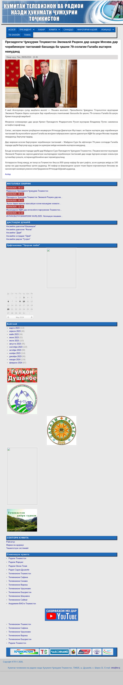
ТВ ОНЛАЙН (14, 35)
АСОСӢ (11, 30)
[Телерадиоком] (97, 654)
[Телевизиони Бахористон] (73, 654)
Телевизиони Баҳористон (20, 592)
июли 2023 (14, 340)
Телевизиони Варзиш (18, 585)
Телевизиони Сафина (18, 577)
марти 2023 (14, 328)
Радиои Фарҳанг (16, 562)
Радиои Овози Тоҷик (18, 566)
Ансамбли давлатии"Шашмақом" (21, 226)
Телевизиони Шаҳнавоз (19, 596)
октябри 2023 (15, 350)
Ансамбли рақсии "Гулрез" (18, 239)
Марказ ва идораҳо (15, 545)
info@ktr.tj (115, 668)
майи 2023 (14, 334)
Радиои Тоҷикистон (17, 558)
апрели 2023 (15, 331)
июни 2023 (14, 337)
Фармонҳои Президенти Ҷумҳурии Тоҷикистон (27, 191)
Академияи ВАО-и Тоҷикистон (22, 603)
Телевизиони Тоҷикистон (20, 573)
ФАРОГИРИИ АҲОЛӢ (87, 30)
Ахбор (8, 174)
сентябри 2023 (15, 347)
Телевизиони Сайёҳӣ (18, 600)
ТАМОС (27, 35)
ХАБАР (41, 30)
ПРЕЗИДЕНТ (24, 30)
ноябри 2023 (14, 353)
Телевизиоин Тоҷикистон (20, 624)
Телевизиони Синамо (18, 581)
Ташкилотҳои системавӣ (17, 548)
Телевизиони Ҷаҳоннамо (20, 588)
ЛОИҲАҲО (105, 30)
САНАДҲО (68, 30)
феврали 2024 (15, 363)
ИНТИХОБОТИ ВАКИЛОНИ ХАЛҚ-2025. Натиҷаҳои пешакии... (34, 216)
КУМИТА (52, 30)
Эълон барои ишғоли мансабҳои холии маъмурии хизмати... (33, 203)
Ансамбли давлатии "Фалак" (19, 229)
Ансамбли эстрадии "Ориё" (18, 236)
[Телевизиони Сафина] (44, 654)
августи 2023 (15, 344)
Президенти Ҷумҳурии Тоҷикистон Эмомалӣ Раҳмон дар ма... (34, 197)
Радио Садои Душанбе (19, 570)
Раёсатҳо (10, 542)
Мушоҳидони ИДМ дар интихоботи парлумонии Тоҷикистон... (34, 210)
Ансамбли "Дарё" (14, 233)
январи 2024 (14, 359)
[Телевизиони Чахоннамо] (59, 654)
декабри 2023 (15, 356)
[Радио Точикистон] (84, 654)
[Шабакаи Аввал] (24, 654)
